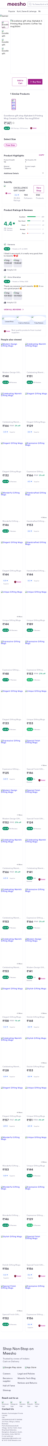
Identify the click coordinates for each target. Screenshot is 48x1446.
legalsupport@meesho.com (11, 1438)
